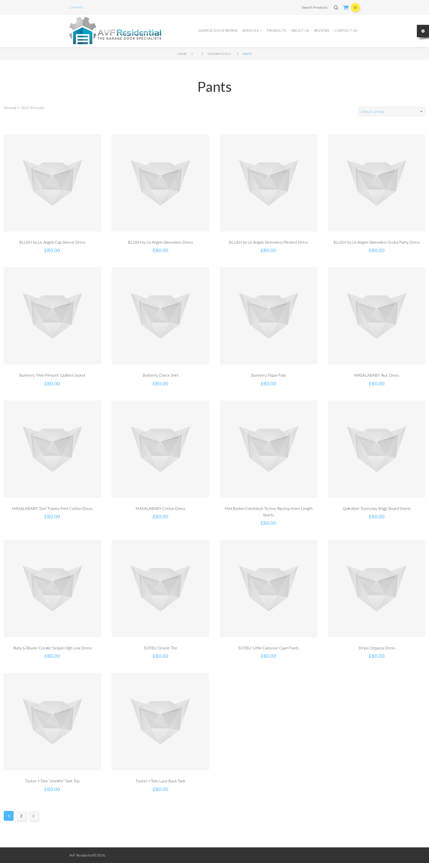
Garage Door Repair (217, 30)
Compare (76, 7)
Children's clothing (220, 54)
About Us (300, 30)
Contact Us (345, 30)
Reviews (321, 30)
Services (250, 30)
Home (182, 54)
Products (276, 30)
